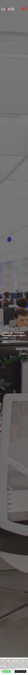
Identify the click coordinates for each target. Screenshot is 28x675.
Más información (12, 668)
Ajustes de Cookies (20, 671)
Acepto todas (6, 671)
